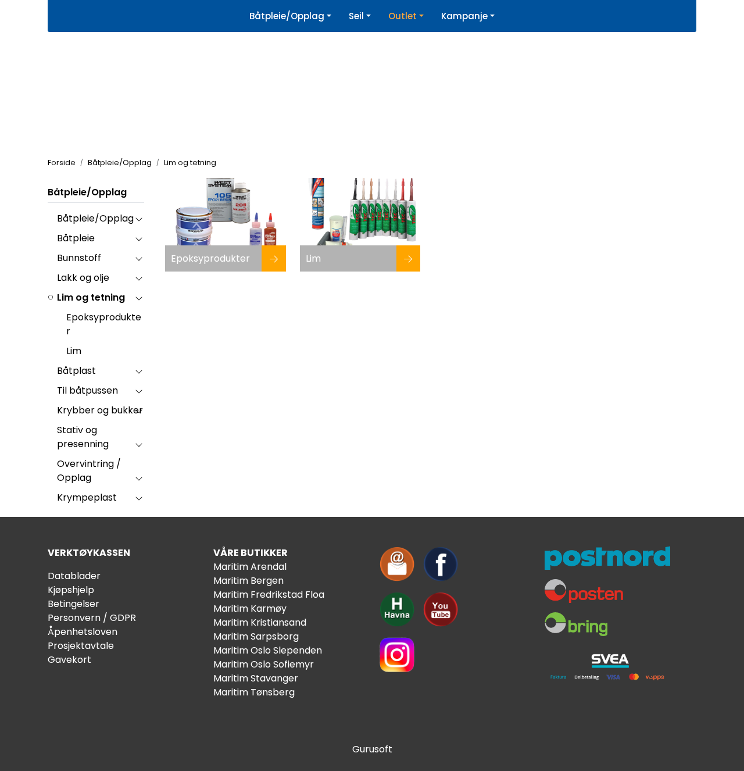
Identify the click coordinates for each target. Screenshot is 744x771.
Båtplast (76, 370)
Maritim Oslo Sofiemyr (263, 664)
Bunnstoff (79, 258)
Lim (73, 351)
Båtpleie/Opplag (286, 16)
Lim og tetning (91, 297)
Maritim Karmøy (250, 608)
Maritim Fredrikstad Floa (268, 594)
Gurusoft (372, 749)
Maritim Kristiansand (259, 622)
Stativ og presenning (83, 437)
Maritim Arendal (250, 566)
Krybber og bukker (100, 410)
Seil (356, 16)
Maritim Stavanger (255, 678)
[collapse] (138, 219)
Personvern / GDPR (92, 617)
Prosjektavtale (81, 645)
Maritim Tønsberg (254, 692)
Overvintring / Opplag (89, 470)
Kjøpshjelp (71, 590)
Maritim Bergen (248, 580)
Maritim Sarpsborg (256, 636)
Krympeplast (87, 497)
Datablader (74, 576)
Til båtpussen (87, 390)
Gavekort (69, 659)
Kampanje (464, 16)
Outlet (402, 16)
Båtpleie (76, 238)
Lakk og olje (83, 277)
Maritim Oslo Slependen (267, 650)
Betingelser (73, 604)
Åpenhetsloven (82, 631)
